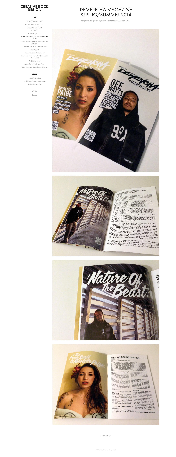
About (34, 91)
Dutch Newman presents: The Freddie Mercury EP (34, 57)
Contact (34, 95)
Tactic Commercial (34, 84)
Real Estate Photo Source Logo (35, 81)
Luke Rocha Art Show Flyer (34, 64)
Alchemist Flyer (34, 61)
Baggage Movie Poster (35, 21)
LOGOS (34, 74)
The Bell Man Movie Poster (34, 24)
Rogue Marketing (34, 78)
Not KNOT (34, 30)
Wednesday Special (34, 33)
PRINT (34, 17)
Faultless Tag (34, 50)
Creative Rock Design (35, 8)
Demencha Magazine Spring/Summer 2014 (34, 37)
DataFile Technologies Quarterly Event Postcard (34, 42)
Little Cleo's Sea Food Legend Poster (34, 67)
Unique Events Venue (34, 27)
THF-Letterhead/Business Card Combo (34, 47)
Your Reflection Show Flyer (34, 53)
